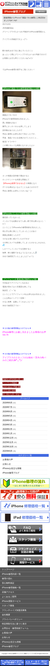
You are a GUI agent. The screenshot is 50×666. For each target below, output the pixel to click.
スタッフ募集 (8, 606)
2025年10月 (8, 447)
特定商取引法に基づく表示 (14, 624)
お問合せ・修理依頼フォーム (15, 628)
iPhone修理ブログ (11, 473)
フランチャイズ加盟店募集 (14, 610)
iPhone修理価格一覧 (11, 588)
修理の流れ (7, 578)
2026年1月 (7, 433)
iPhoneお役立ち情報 (12, 468)
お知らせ (7, 464)
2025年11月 (8, 442)
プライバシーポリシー (12, 619)
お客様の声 (8, 459)
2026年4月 (7, 420)
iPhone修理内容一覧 (11, 574)
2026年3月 (7, 425)
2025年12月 (8, 438)
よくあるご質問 (9, 597)
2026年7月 (7, 407)
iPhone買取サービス (11, 601)
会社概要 (6, 615)
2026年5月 (7, 416)
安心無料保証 (8, 583)
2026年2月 (7, 429)
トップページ (8, 569)
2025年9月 (7, 451)
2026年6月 (7, 411)
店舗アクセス (8, 592)
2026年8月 (7, 403)
